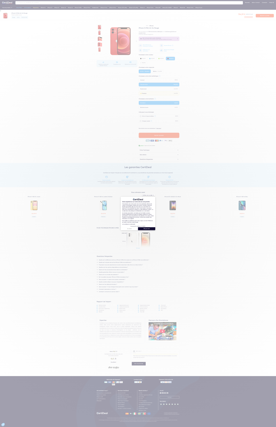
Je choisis (129, 228)
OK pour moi (147, 228)
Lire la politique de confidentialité (128, 224)
